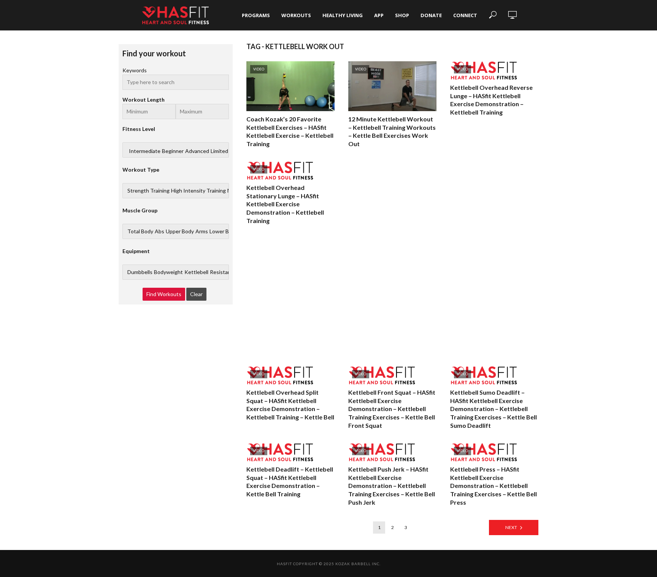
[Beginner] (172, 151)
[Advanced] (197, 151)
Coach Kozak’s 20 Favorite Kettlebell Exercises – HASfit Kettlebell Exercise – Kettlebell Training (289, 131)
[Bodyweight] (168, 272)
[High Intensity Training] (198, 190)
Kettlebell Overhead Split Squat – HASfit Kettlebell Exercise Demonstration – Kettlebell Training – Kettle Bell (290, 405)
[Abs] (159, 231)
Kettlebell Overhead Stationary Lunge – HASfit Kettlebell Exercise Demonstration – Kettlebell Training (285, 204)
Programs (256, 15)
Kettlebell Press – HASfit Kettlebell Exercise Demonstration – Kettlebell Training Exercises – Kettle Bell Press (493, 485)
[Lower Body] (223, 231)
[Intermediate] (144, 151)
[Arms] (202, 231)
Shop (402, 15)
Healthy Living (342, 15)
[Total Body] (140, 231)
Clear (196, 294)
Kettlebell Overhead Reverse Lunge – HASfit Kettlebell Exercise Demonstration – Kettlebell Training (491, 100)
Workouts (296, 15)
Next (511, 527)
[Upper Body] (180, 231)
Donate (431, 15)
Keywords (134, 70)
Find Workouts (163, 294)
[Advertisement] (392, 295)
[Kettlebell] (196, 272)
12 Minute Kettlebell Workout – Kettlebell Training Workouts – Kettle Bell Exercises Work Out (392, 131)
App (379, 15)
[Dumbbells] (140, 272)
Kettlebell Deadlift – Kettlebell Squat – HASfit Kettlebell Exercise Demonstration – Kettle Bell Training (289, 481)
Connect (465, 15)
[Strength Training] (148, 190)
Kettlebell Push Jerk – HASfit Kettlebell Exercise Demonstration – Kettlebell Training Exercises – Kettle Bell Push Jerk (391, 485)
